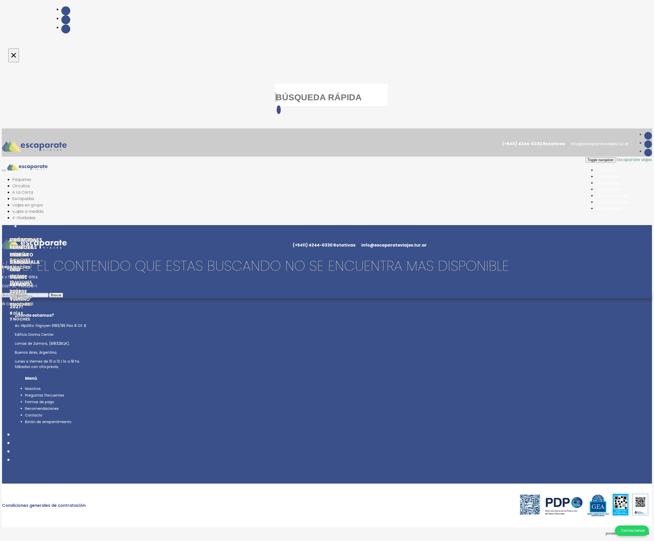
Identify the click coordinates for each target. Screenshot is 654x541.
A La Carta (22, 192)
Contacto (33, 415)
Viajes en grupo (27, 205)
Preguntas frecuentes (44, 395)
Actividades (610, 208)
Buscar (56, 295)
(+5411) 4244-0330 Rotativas (533, 144)
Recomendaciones (42, 408)
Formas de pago (39, 401)
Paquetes (21, 179)
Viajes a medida (27, 211)
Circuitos (21, 186)
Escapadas (23, 199)
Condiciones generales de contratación (44, 505)
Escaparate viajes (634, 160)
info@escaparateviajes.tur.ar (599, 144)
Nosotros (33, 388)
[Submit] (278, 110)
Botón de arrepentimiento (48, 421)
